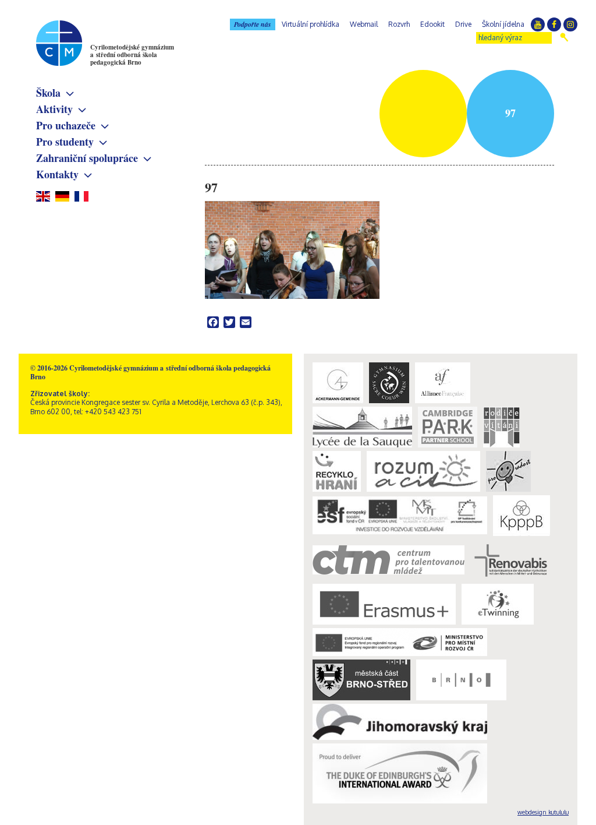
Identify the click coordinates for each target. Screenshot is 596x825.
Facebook (554, 24)
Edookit (432, 24)
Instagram (570, 24)
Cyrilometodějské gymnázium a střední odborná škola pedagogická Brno (132, 55)
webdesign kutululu (543, 812)
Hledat (564, 37)
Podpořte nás (252, 24)
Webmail (364, 24)
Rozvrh (399, 24)
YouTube (538, 24)
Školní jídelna (503, 24)
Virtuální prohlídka (310, 24)
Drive (463, 24)
